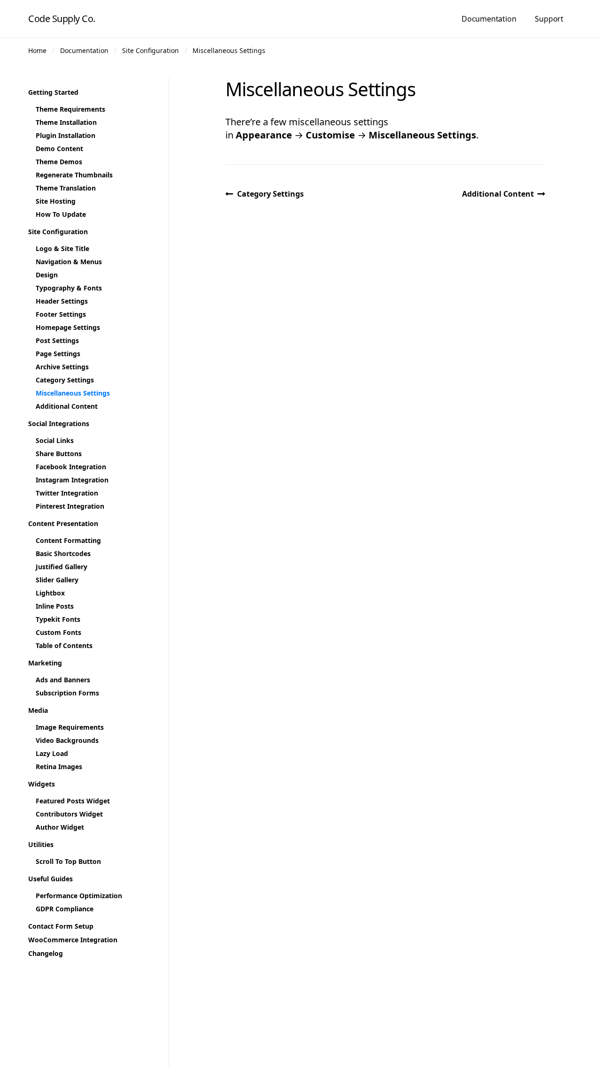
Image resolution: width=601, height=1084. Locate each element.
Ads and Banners (63, 679)
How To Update (61, 214)
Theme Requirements (70, 109)
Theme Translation (66, 187)
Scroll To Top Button (68, 861)
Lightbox (50, 592)
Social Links (55, 440)
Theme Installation (66, 122)
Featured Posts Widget (73, 800)
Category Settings (270, 194)
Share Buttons (59, 453)
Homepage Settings (68, 327)
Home (37, 50)
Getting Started (53, 92)
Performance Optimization (79, 895)
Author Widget (60, 827)
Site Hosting (56, 201)
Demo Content (59, 148)
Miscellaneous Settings (229, 50)
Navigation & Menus (69, 261)
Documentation (489, 19)
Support (549, 19)
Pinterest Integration (70, 506)
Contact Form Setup (60, 926)
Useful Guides (50, 878)
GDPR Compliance (64, 908)
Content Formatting (68, 540)
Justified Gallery (61, 566)
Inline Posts (55, 606)
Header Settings (62, 301)
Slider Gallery (57, 579)
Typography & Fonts (69, 287)
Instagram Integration (72, 479)
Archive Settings (62, 366)
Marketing (45, 662)
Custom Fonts (58, 632)
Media (38, 710)
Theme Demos (59, 161)
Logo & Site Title (62, 248)
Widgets (41, 783)
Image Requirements (70, 727)
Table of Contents (64, 645)
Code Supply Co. (61, 18)
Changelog (45, 953)
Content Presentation (63, 523)
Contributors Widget (69, 813)
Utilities (41, 844)
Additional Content (498, 194)
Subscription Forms (67, 692)
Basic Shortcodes (63, 553)
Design (47, 274)
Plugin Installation (65, 135)
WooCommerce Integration (72, 939)
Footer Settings (61, 314)
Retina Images (59, 766)
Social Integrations (58, 423)
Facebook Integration (71, 466)
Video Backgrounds (67, 740)
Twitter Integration (67, 493)
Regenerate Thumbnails (74, 174)
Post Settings (57, 340)
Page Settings (58, 353)
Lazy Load (52, 753)
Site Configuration (150, 50)
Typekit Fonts (58, 619)
